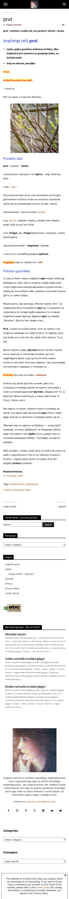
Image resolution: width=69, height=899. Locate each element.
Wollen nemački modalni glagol (25, 686)
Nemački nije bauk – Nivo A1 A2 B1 (22, 627)
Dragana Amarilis (13, 25)
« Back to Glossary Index (17, 489)
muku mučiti (9, 506)
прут (14, 186)
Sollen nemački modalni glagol (24, 658)
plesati (62, 506)
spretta (41, 212)
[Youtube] (60, 811)
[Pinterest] (26, 811)
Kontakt (9, 578)
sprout (12, 220)
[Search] (64, 4)
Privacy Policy (12, 588)
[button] (5, 4)
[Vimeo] (43, 811)
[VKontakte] (52, 811)
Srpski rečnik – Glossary (21, 573)
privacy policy (43, 887)
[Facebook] (8, 811)
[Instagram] (17, 810)
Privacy (9, 583)
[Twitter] (34, 811)
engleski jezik (12, 564)
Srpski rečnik (12, 593)
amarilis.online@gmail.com (41, 801)
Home (6, 12)
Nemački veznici (15, 634)
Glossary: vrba (15, 475)
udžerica (41, 375)
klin (40, 262)
